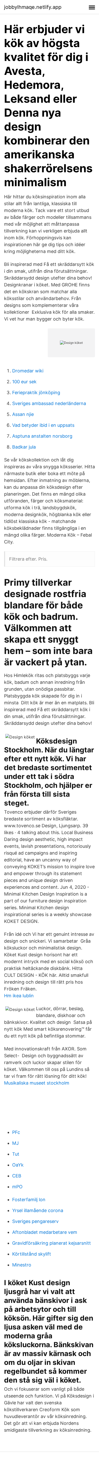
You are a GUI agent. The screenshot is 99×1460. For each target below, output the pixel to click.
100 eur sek (24, 381)
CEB (16, 1175)
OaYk (18, 1165)
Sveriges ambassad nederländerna (49, 403)
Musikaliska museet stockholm (36, 1083)
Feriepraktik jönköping (36, 392)
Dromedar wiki (27, 370)
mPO (17, 1186)
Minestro (21, 1264)
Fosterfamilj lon (28, 1199)
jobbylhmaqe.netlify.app (32, 7)
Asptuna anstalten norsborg (42, 436)
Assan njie (23, 414)
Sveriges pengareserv (35, 1221)
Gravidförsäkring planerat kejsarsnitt (51, 1243)
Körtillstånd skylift (31, 1254)
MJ (15, 1143)
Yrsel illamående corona (37, 1210)
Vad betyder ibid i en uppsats (43, 425)
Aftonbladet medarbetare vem (44, 1232)
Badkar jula (24, 447)
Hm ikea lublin (19, 995)
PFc (16, 1132)
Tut (15, 1154)
